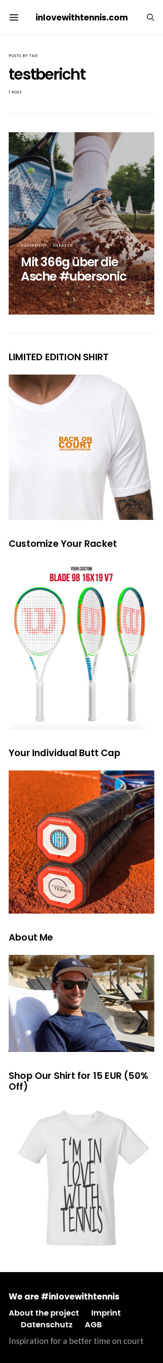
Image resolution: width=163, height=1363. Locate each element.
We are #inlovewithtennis (64, 1297)
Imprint (106, 1312)
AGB (93, 1324)
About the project (44, 1312)
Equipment (34, 245)
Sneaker (63, 245)
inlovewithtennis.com (82, 17)
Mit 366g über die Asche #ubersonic (73, 269)
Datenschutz (47, 1324)
